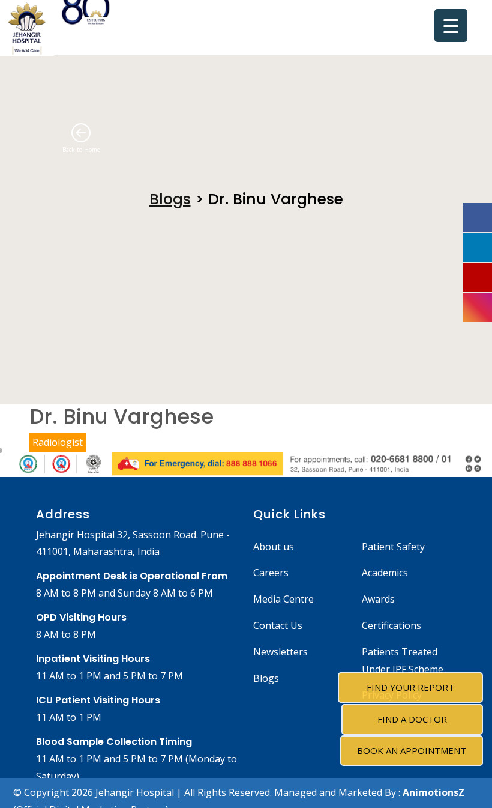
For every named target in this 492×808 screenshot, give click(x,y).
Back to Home (81, 149)
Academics (385, 572)
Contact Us (277, 625)
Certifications (391, 625)
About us (273, 546)
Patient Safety (393, 546)
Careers (271, 572)
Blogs (170, 199)
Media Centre (283, 599)
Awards (378, 599)
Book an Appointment (411, 750)
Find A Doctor (412, 719)
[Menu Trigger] (450, 25)
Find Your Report (410, 687)
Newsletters (280, 651)
